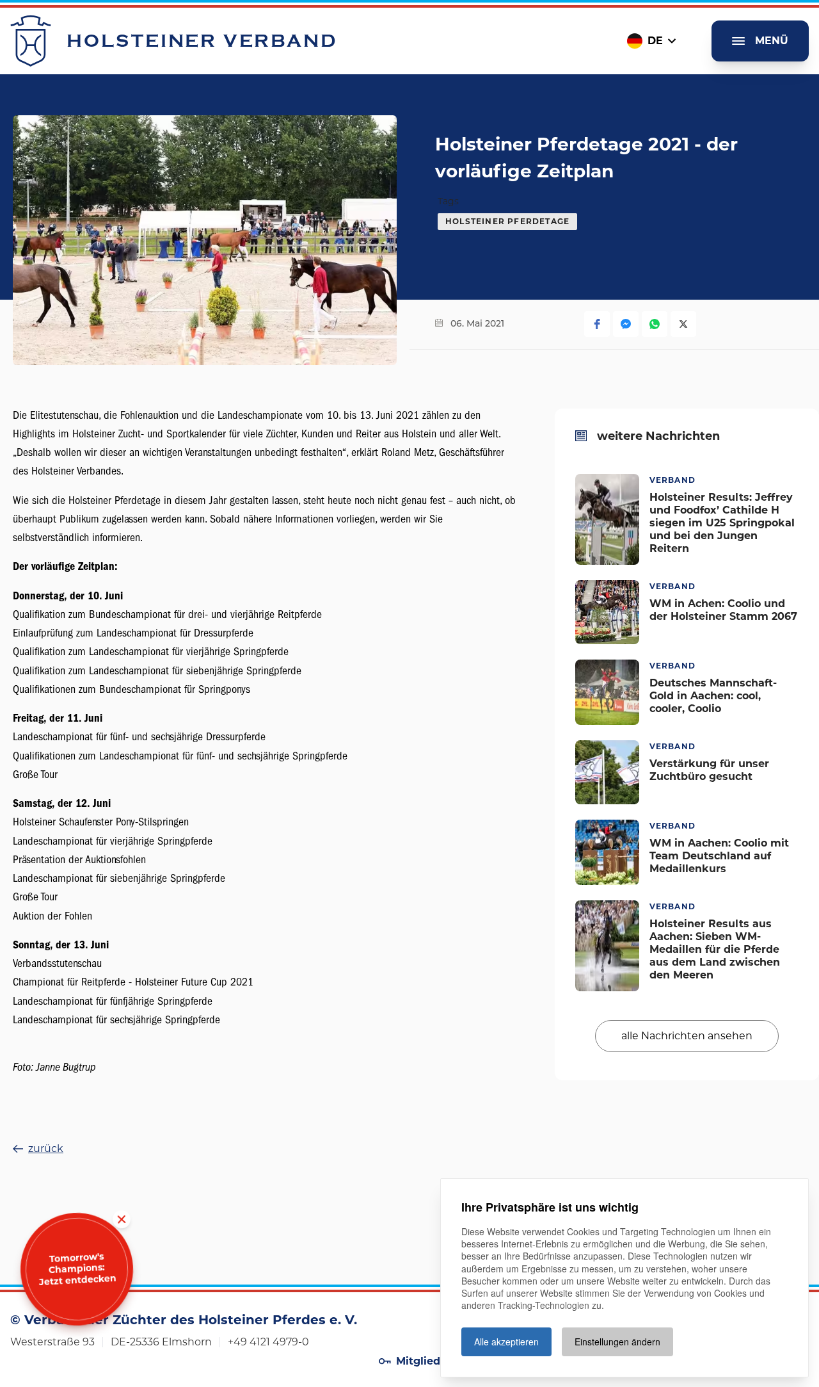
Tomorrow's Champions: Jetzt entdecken (77, 1269)
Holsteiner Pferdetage (507, 221)
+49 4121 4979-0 (268, 1342)
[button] (597, 324)
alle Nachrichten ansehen (686, 1035)
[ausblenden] (121, 1219)
